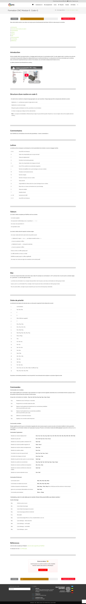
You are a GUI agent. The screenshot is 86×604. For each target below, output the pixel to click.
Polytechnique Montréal (57, 1)
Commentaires (14, 30)
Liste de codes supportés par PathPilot (35, 545)
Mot (12, 35)
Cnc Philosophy (23, 548)
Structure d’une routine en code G (18, 28)
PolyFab (65, 1)
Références (13, 40)
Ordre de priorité (15, 37)
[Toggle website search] (77, 4)
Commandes (14, 39)
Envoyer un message (40, 598)
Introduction (14, 27)
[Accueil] (55, 10)
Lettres (13, 32)
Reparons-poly (75, 1)
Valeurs (13, 34)
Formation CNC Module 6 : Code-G (72, 10)
